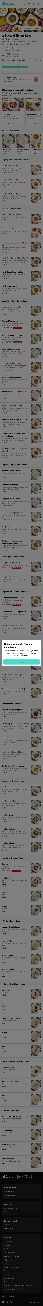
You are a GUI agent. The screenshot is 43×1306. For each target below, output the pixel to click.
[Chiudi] (38, 643)
